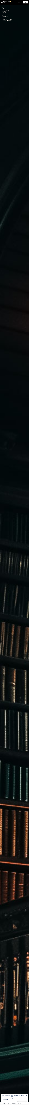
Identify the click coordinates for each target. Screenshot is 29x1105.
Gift (25, 2)
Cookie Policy (5, 1099)
